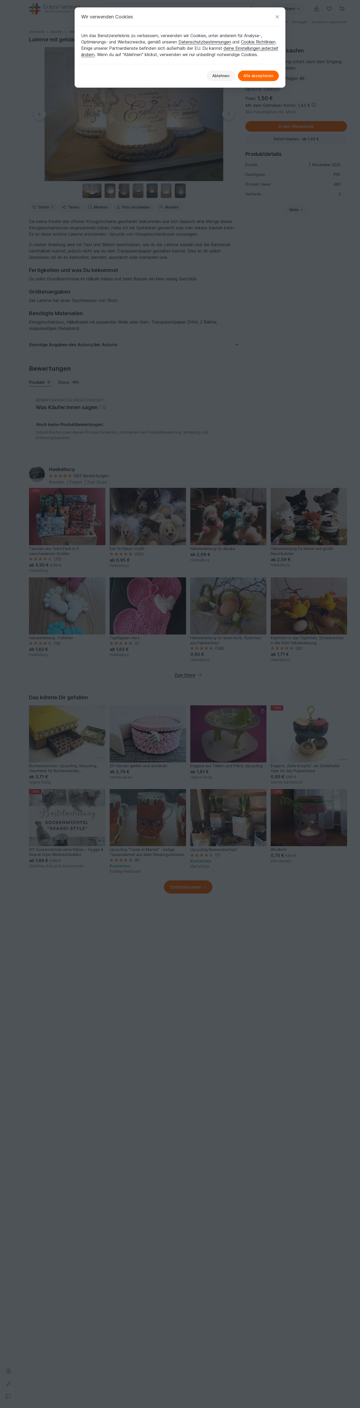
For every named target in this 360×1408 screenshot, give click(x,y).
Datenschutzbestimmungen (204, 41)
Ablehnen (220, 75)
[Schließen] (277, 16)
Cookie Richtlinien (258, 41)
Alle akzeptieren (258, 75)
